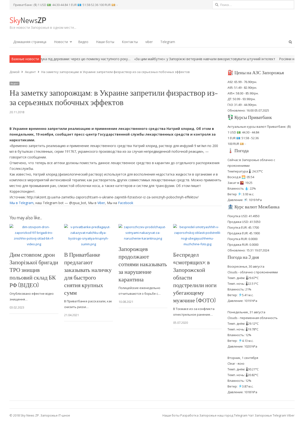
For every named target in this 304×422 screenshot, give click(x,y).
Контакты (130, 41)
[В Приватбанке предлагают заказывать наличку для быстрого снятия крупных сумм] (88, 227)
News (28, 20)
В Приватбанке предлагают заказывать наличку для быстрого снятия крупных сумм (88, 273)
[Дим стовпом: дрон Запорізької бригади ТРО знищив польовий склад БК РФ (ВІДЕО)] (34, 227)
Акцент (14, 83)
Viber (101, 203)
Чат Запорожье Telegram (267, 415)
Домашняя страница (29, 41)
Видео (83, 41)
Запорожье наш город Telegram (223, 415)
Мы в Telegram (21, 203)
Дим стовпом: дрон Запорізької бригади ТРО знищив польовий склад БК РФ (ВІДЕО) (34, 270)
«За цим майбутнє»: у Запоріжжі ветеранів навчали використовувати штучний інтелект (189, 59)
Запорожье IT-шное (55, 415)
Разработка (189, 415)
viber (149, 41)
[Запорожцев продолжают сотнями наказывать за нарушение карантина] (143, 227)
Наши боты (105, 41)
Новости (61, 41)
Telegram (167, 41)
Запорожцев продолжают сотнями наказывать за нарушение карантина (143, 264)
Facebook (125, 203)
